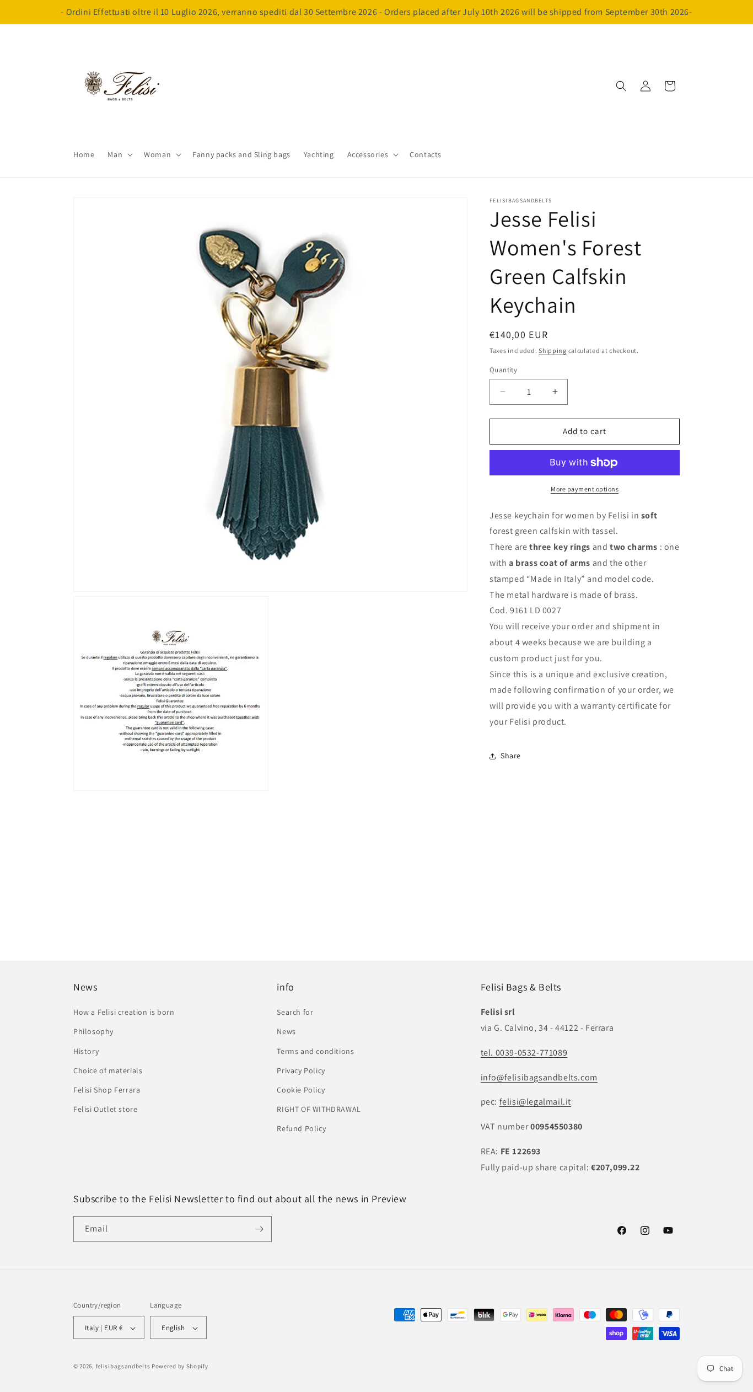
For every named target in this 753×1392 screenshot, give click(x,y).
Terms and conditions (315, 1051)
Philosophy (93, 1032)
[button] (119, 154)
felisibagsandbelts (123, 1366)
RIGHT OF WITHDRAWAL (319, 1110)
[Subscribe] (259, 1229)
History (86, 1051)
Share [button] (511, 756)
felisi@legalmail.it (535, 1102)
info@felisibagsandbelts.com (539, 1077)
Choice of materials (107, 1070)
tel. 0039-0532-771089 (524, 1052)
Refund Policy (301, 1129)
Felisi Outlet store (105, 1110)
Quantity (503, 369)
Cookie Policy (301, 1090)
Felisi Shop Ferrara (106, 1090)
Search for (295, 1013)
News (286, 1032)
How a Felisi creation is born (123, 1013)
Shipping (553, 350)
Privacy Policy (301, 1070)
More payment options (584, 489)
